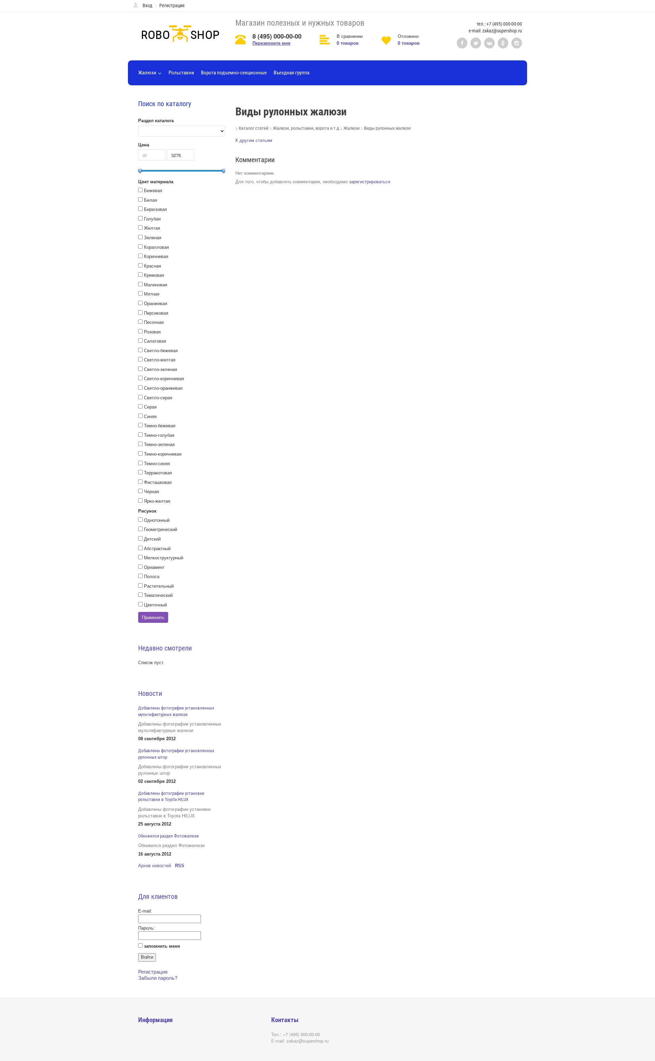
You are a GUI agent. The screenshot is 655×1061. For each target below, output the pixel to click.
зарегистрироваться (369, 181)
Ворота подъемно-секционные (234, 73)
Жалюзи (147, 73)
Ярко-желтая (157, 501)
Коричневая (156, 256)
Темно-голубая (159, 435)
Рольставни (181, 73)
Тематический (158, 595)
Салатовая (155, 341)
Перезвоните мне (271, 43)
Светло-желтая (159, 359)
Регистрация (172, 5)
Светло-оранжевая (163, 388)
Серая (150, 407)
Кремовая (154, 275)
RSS (179, 865)
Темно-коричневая (162, 454)
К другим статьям (253, 140)
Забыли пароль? (157, 977)
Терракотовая (158, 472)
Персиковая (156, 313)
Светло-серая (158, 397)
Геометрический (160, 529)
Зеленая (152, 237)
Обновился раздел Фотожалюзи (168, 835)
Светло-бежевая (161, 350)
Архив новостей (154, 865)
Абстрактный (157, 548)
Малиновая (155, 284)
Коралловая (156, 247)
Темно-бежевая (159, 425)
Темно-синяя (157, 463)
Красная (152, 266)
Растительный (159, 586)
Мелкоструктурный (163, 557)
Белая (150, 200)
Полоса (151, 576)
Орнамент (154, 567)
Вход (147, 5)
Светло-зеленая (160, 369)
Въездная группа (291, 73)
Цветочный (155, 604)
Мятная (151, 294)
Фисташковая (158, 482)
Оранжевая (155, 303)
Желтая (152, 228)
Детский (152, 539)
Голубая (152, 218)
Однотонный (157, 520)
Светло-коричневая (164, 378)
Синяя (150, 416)
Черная (151, 491)
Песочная (154, 322)
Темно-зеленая (159, 444)
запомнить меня (162, 946)
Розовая (152, 331)
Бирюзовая (155, 209)
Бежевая (153, 190)
